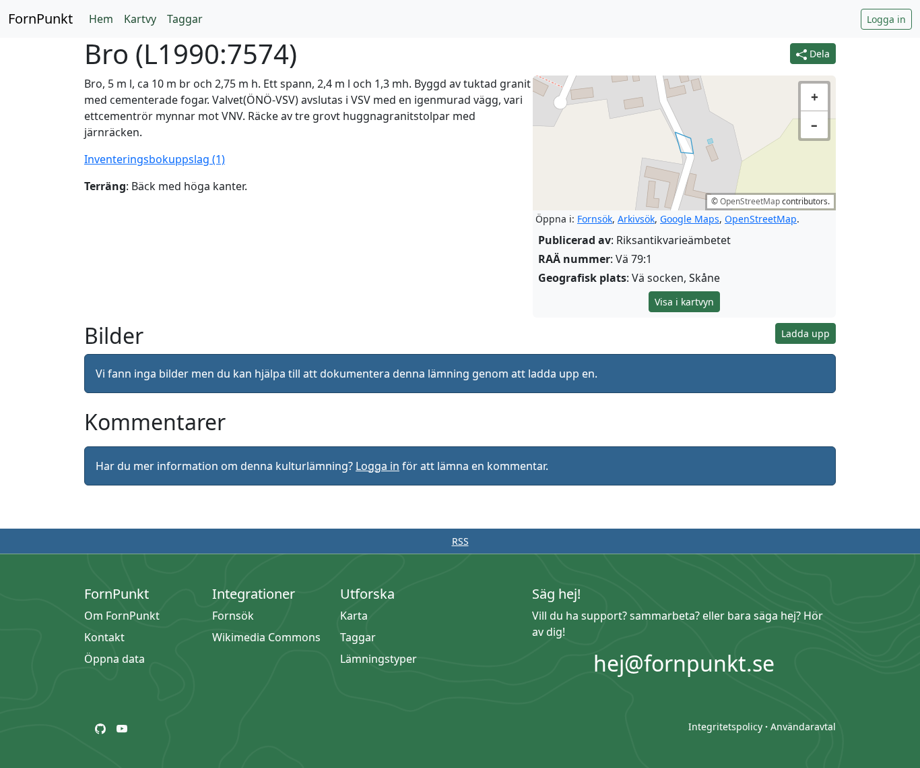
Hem (101, 18)
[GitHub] (100, 727)
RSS (460, 541)
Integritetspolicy (725, 726)
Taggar (185, 18)
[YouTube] (122, 727)
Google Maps (689, 218)
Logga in (886, 19)
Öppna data (114, 658)
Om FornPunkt (122, 615)
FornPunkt (40, 18)
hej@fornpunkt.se (684, 663)
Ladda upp (805, 333)
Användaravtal (803, 726)
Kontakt (104, 637)
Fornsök (594, 218)
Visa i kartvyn (684, 301)
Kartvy (140, 18)
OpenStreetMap (750, 201)
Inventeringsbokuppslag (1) (154, 159)
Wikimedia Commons (266, 637)
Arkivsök (636, 218)
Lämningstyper (378, 658)
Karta (354, 615)
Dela (818, 53)
